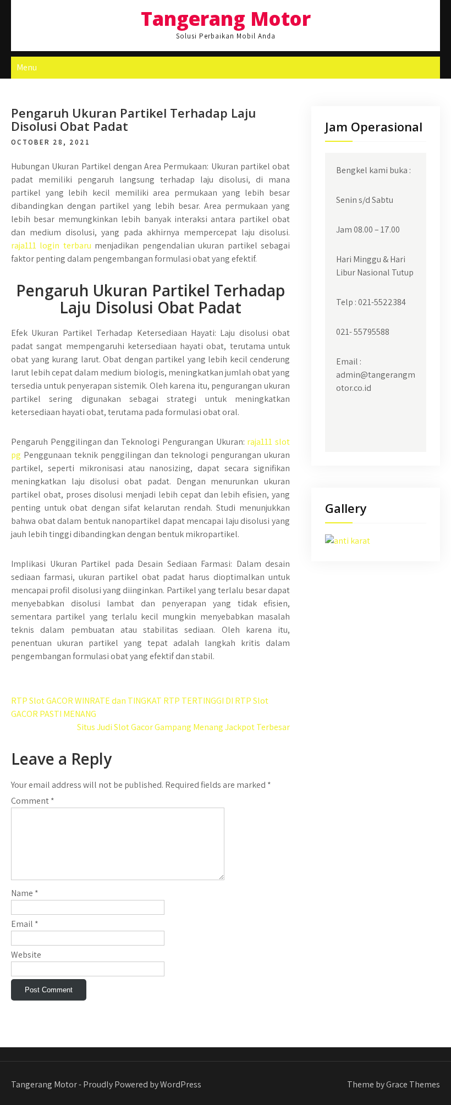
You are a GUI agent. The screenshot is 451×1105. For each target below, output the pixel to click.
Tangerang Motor (226, 18)
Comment (32, 800)
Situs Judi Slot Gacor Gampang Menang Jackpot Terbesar (183, 727)
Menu (26, 67)
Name (24, 893)
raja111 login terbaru (51, 245)
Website (26, 954)
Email (24, 924)
